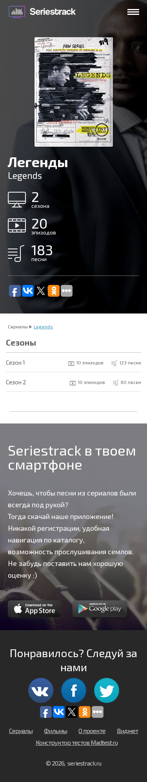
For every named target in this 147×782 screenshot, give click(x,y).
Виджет (127, 730)
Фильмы (55, 730)
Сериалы (18, 326)
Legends (43, 326)
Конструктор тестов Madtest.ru (77, 742)
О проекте (91, 730)
